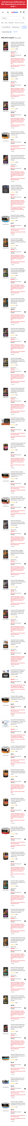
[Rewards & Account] (8, 12)
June (6, 22)
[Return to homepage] (15, 12)
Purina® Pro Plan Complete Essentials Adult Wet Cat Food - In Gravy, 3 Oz (18, 133)
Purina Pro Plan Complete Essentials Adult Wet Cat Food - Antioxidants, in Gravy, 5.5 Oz (18, 698)
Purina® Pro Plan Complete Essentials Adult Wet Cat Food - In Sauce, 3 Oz (18, 217)
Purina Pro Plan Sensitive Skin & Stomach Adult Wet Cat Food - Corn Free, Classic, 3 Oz (18, 747)
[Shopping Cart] (24, 12)
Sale (2, 22)
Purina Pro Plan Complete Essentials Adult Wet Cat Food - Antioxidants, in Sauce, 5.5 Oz (18, 1103)
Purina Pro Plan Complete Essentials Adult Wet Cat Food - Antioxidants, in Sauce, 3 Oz (18, 498)
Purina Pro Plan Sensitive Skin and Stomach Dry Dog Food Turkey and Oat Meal (18, 911)
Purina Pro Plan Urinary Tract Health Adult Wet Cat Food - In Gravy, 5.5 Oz (18, 1056)
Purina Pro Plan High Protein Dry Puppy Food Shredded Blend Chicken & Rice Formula (18, 969)
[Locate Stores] (21, 12)
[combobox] (13, 17)
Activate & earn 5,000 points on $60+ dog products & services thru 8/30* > (13, 4)
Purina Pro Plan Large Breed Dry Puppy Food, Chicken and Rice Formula (18, 882)
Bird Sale (11, 22)
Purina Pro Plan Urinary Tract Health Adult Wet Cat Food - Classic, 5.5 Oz (17, 1079)
